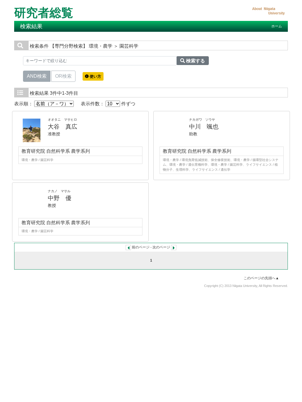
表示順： (24, 103)
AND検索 (37, 76)
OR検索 (63, 76)
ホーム (276, 26)
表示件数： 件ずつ (108, 103)
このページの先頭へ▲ (261, 278)
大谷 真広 (62, 126)
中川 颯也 (204, 126)
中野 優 (59, 198)
